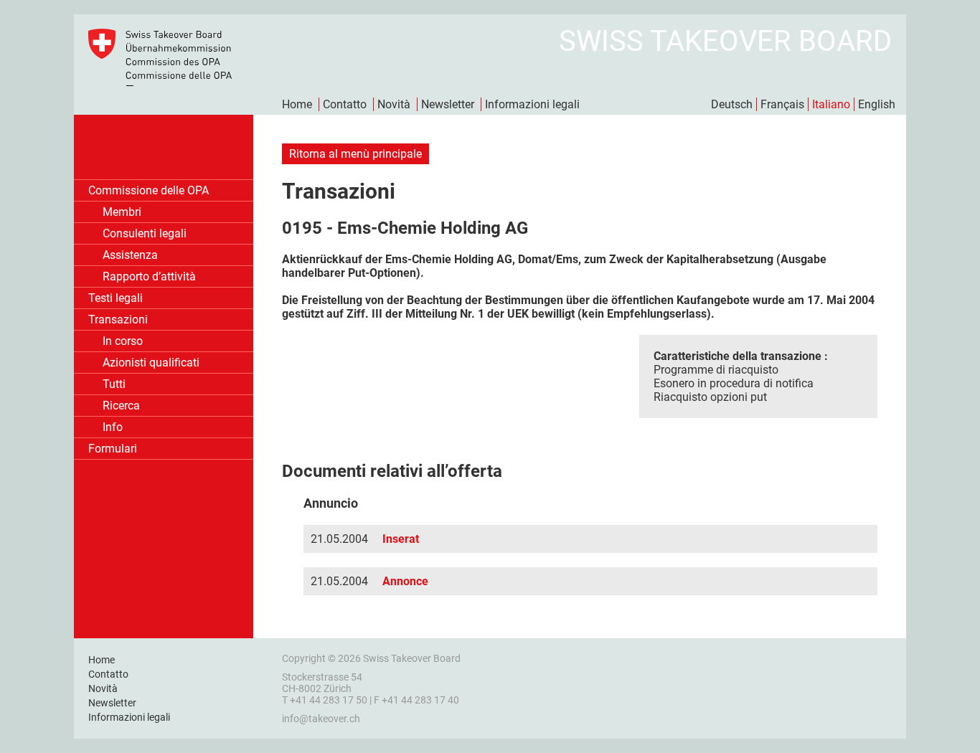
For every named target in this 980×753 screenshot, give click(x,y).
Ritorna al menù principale (355, 154)
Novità (393, 104)
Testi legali (115, 298)
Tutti (114, 384)
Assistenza (130, 255)
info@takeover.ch (321, 718)
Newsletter (447, 104)
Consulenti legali (145, 233)
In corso (123, 341)
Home (297, 104)
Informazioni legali (532, 104)
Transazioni (118, 319)
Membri (122, 212)
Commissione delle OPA (148, 190)
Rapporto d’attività (149, 276)
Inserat (400, 539)
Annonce (405, 581)
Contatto (345, 104)
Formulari (112, 448)
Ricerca (121, 405)
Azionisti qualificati (151, 362)
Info (113, 427)
